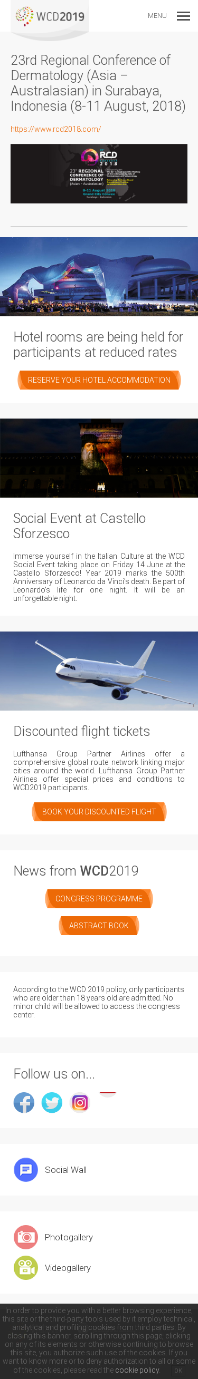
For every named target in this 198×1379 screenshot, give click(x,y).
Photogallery (69, 1237)
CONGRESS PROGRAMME (99, 899)
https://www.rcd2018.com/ (56, 129)
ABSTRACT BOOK (99, 925)
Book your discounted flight (99, 812)
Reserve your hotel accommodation (99, 380)
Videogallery (68, 1268)
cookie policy (137, 1370)
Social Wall (66, 1169)
